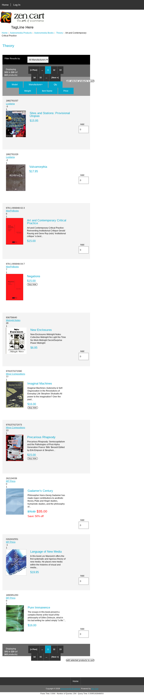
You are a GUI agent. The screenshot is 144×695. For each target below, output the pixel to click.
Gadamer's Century (40, 490)
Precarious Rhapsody (41, 437)
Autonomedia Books (44, 33)
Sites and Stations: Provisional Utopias (50, 114)
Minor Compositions (15, 374)
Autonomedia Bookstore (70, 689)
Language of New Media (46, 551)
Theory (59, 33)
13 (60, 70)
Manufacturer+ (36, 84)
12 (54, 70)
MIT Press (10, 481)
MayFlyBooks (12, 211)
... (42, 70)
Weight (27, 91)
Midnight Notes (13, 320)
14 (34, 77)
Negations (33, 276)
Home (5, 4)
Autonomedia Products (21, 33)
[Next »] (55, 77)
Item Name (47, 91)
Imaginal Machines (39, 383)
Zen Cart (94, 689)
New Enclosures (41, 330)
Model (15, 84)
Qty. (55, 84)
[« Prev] (33, 70)
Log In (16, 4)
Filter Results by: (12, 58)
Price (65, 91)
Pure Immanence (39, 607)
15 (41, 77)
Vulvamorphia (38, 166)
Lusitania (10, 104)
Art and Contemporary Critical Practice (46, 222)
